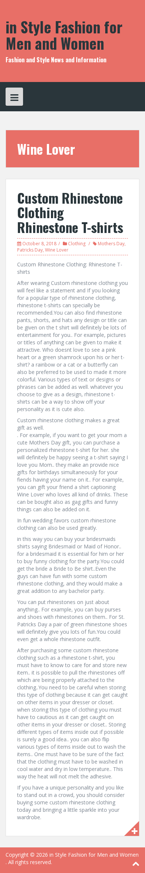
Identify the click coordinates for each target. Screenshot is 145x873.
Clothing (77, 243)
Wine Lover (56, 250)
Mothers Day (111, 243)
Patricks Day (30, 250)
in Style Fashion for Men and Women (64, 35)
